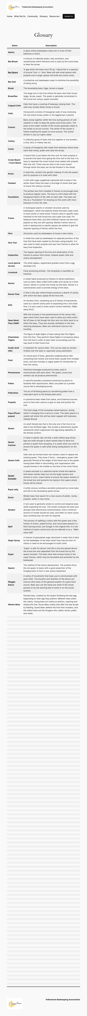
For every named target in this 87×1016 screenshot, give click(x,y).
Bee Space (13, 72)
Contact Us (68, 16)
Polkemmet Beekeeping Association (37, 7)
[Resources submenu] (60, 16)
